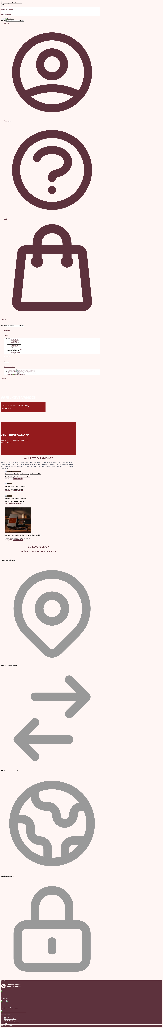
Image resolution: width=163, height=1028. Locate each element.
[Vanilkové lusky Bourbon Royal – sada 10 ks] (40, 471)
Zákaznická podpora (10, 1019)
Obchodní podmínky (6, 14)
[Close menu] (1, 1)
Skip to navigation (6, 3)
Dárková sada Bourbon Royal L (14, 489)
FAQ (5, 1023)
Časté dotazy (8, 121)
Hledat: (3, 20)
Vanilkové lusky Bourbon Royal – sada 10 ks (17, 477)
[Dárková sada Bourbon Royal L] (40, 483)
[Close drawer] (1, 6)
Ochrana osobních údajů (11, 1022)
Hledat (21, 20)
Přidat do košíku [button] (17, 479)
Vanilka (16, 474)
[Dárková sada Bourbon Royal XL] (40, 496)
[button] (3, 319)
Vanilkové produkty (35, 474)
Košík (5, 219)
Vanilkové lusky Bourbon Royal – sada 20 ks (17, 538)
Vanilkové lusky (24, 474)
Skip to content (17, 3)
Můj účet (6, 23)
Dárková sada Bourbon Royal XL (14, 501)
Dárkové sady (9, 474)
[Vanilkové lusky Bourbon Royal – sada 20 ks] (40, 520)
